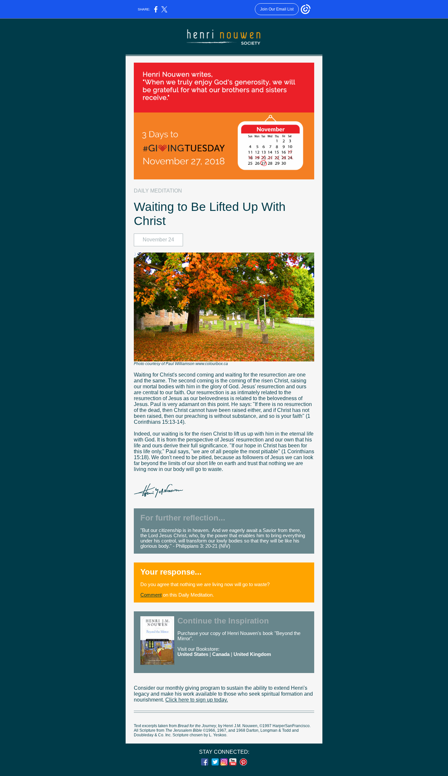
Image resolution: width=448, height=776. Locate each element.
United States (192, 654)
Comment (151, 595)
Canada (221, 654)
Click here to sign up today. (196, 700)
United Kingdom (252, 654)
